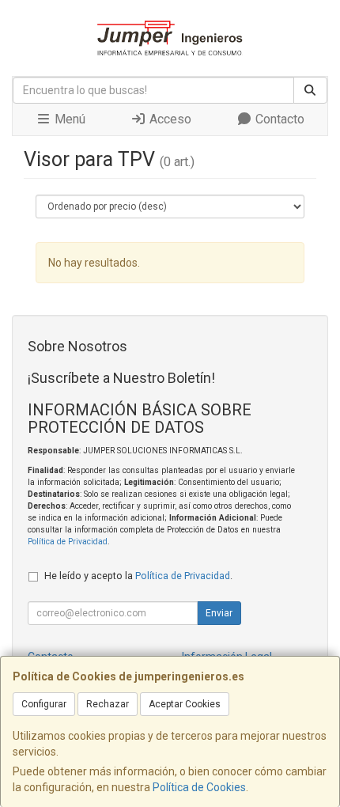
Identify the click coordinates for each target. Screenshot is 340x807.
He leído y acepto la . (138, 576)
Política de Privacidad (68, 541)
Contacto (278, 119)
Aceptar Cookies (185, 704)
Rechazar (107, 704)
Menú (68, 119)
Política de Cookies (199, 787)
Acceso (168, 119)
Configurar (43, 704)
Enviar (219, 613)
